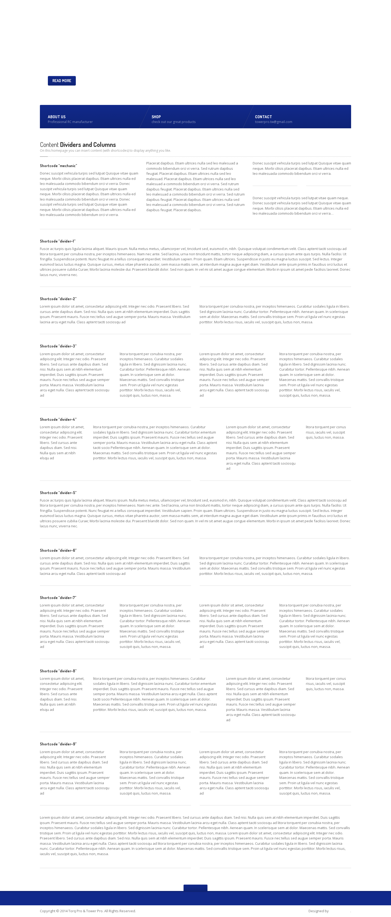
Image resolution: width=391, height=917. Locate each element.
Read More (61, 80)
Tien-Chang (340, 910)
